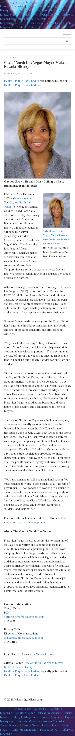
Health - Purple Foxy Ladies (21, 80)
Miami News (51, 2)
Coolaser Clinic (25, 27)
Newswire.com (23, 198)
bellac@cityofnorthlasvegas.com (24, 616)
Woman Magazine (54, 10)
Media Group (35, 23)
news (31, 73)
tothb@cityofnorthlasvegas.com (23, 637)
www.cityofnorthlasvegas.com (28, 522)
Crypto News (8, 725)
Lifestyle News (9, 14)
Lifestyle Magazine (12, 6)
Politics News (24, 18)
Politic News (29, 14)
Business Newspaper (27, 2)
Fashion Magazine (39, 6)
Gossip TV (52, 23)
